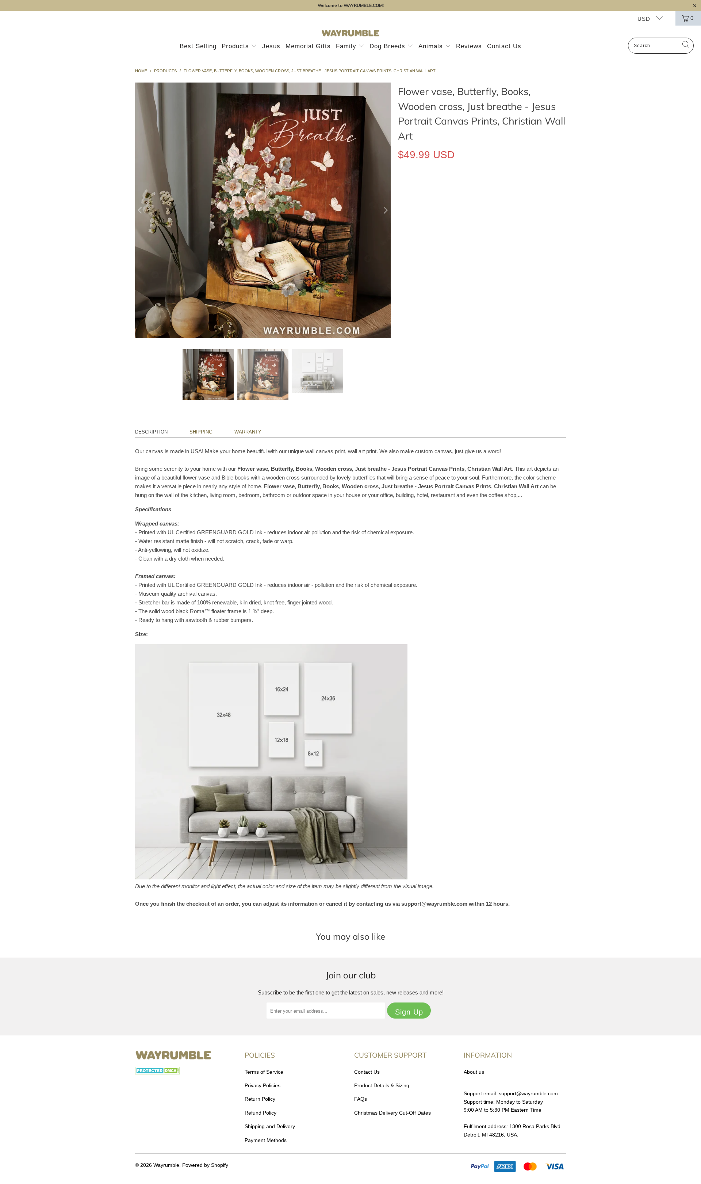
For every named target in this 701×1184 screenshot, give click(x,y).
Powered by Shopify (205, 1165)
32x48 (482, 221)
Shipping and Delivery (270, 1126)
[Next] (385, 210)
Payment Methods (266, 1140)
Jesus (271, 46)
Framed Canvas (478, 188)
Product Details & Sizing (381, 1085)
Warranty (247, 432)
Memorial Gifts (308, 46)
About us (474, 1072)
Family (347, 46)
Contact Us (504, 46)
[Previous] (140, 210)
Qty (402, 242)
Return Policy (260, 1099)
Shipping (200, 432)
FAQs (360, 1099)
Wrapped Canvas (424, 188)
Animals (431, 46)
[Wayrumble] (350, 33)
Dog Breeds (388, 46)
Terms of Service (264, 1072)
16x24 (433, 221)
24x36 (457, 221)
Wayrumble (166, 1165)
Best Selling (198, 46)
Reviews (469, 46)
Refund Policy (260, 1113)
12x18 (408, 221)
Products (236, 46)
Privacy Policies (262, 1085)
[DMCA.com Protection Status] (157, 1073)
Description (151, 432)
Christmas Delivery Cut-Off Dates (392, 1113)
